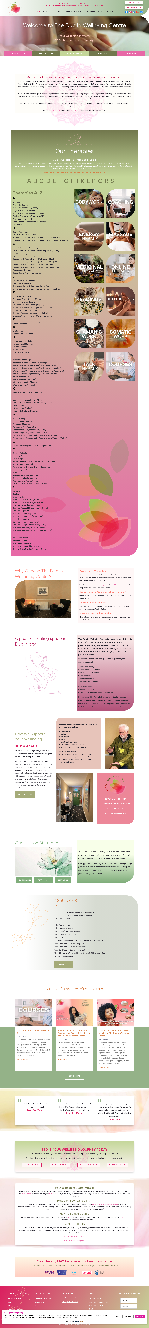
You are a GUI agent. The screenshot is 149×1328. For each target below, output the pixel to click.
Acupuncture (18, 202)
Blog (100, 11)
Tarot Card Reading (21, 538)
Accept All (139, 1316)
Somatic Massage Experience (25, 519)
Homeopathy (18, 349)
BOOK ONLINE (55, 110)
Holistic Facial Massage (23, 344)
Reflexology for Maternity (23, 464)
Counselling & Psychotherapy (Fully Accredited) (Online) (37, 262)
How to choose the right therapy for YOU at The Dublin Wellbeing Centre (114, 1033)
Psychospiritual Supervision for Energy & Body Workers (36, 435)
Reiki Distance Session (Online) (26, 475)
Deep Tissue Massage (22, 283)
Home (38, 11)
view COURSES (44, 880)
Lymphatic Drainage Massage (25, 411)
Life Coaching (19, 405)
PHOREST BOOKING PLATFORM (105, 1204)
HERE (122, 1217)
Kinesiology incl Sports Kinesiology (27, 392)
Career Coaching (20, 253)
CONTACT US (63, 880)
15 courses (118, 585)
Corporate (90, 11)
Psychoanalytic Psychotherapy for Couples (31, 432)
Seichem (16, 494)
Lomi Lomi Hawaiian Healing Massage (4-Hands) (33, 403)
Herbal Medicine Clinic (22, 341)
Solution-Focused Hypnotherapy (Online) (30, 508)
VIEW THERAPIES (60, 1165)
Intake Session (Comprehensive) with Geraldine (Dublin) (36, 365)
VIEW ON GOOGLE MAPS (74, 1237)
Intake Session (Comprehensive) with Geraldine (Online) (36, 374)
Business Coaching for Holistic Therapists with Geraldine (37, 237)
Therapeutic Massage (22, 543)
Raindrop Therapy (20, 456)
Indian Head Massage (22, 360)
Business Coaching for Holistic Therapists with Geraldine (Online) (40, 240)
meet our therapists (114, 813)
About (46, 11)
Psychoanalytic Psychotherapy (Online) (29, 430)
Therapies (67, 11)
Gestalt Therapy (20, 331)
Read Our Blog (40, 1302)
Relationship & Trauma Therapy (26, 481)
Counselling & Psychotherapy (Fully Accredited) (33, 259)
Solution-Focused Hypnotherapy (26, 505)
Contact (109, 11)
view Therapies (74, 54)
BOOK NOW (134, 3)
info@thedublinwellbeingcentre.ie (65, 6)
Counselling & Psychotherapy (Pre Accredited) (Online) (36, 267)
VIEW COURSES (64, 964)
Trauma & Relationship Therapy (26, 546)
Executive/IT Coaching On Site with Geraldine (32, 316)
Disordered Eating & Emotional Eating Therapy (32, 286)
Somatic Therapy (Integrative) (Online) (29, 525)
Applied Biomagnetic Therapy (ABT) (28, 216)
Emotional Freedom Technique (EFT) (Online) (32, 307)
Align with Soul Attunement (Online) (28, 213)
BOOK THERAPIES (25, 794)
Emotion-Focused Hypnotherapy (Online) (30, 313)
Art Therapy (18, 224)
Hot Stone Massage (21, 352)
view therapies (24, 880)
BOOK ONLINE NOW (89, 1165)
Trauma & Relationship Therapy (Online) (30, 549)
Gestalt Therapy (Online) (23, 334)
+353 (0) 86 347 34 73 (70, 1302)
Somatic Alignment (21, 511)
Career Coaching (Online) (24, 256)
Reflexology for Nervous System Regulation (31, 467)
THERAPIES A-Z (17, 54)
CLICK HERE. (54, 1194)
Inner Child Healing (21, 376)
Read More (74, 1076)
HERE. (70, 1217)
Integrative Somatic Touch (24, 385)
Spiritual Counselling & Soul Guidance (29, 527)
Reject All (128, 1316)
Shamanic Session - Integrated (26, 500)
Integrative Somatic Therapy (25, 382)
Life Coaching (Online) (22, 408)
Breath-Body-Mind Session (24, 235)
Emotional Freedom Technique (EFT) (28, 305)
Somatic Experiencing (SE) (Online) (28, 516)
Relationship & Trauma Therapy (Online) (30, 484)
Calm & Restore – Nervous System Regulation (32, 248)
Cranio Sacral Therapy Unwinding (27, 273)
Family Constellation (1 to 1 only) (26, 323)
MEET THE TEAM (31, 1165)
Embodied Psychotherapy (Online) (27, 299)
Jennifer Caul (35, 1110)
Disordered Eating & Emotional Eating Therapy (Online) (36, 289)
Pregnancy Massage (21, 424)
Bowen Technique (20, 232)
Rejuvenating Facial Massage (25, 478)
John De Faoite (74, 1113)
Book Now (131, 54)
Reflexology (18, 459)
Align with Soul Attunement (24, 210)
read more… (23, 1059)
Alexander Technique (21, 205)
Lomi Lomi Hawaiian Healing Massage (29, 400)
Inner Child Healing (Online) (24, 379)
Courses (78, 11)
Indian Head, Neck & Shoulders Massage (30, 363)
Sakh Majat (17, 491)
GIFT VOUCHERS (133, 7)
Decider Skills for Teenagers (24, 280)
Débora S (114, 1119)
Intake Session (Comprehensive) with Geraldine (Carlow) (37, 368)
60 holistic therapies (98, 585)
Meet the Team (46, 54)
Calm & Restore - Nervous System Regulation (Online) (36, 251)
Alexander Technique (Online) (25, 208)
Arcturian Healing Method (24, 219)
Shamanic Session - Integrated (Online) (29, 502)
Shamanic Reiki (19, 497)
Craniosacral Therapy (22, 270)
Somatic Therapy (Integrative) (26, 522)
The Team (56, 11)
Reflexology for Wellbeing (24, 470)
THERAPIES (75, 110)
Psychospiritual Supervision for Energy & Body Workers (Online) (40, 438)
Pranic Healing (19, 418)
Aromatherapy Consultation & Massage (29, 222)
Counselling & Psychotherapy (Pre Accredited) (33, 264)
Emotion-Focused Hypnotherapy (26, 310)
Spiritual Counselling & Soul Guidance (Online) (32, 530)
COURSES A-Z (102, 54)
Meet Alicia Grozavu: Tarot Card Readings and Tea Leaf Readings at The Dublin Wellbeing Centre (74, 1033)
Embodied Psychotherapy (24, 296)
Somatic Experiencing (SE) (24, 514)
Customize (117, 1316)
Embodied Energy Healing (24, 302)
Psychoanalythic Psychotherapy (26, 427)
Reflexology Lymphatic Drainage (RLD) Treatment (34, 461)
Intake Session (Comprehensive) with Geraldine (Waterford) (38, 371)
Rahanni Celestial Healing (23, 453)
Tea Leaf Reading (20, 541)
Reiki (15, 472)
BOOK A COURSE (117, 1165)
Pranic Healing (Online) (22, 421)
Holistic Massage (20, 347)
